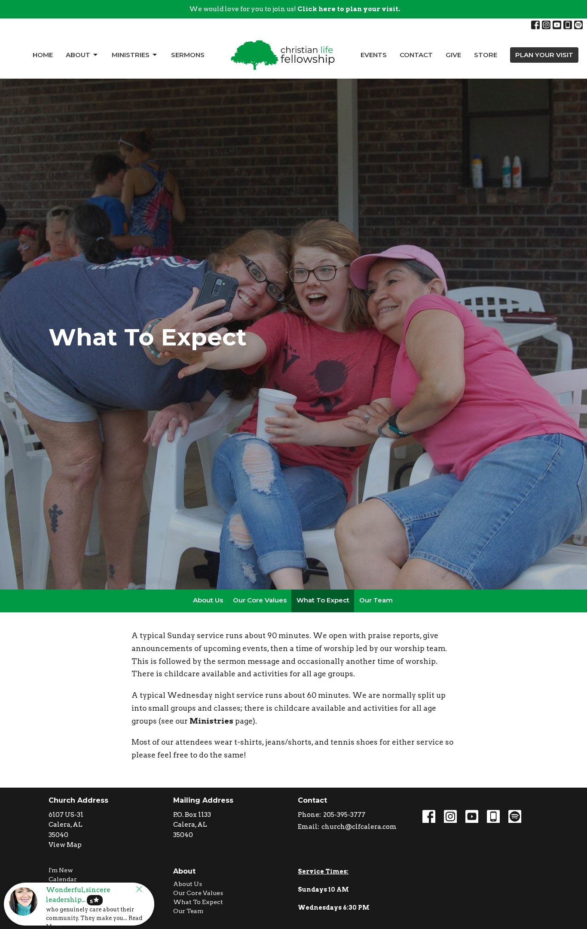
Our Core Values (260, 600)
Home (43, 55)
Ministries (131, 55)
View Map (65, 845)
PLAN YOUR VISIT (544, 55)
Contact (416, 55)
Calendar (63, 879)
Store (485, 55)
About (78, 55)
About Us (208, 600)
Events (374, 55)
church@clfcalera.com (359, 827)
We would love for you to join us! (294, 9)
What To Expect (323, 600)
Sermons (188, 55)
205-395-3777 (344, 815)
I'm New (61, 870)
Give (453, 55)
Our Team (376, 600)
